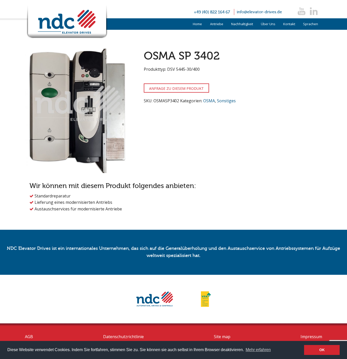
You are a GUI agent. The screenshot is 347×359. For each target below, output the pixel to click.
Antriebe (216, 24)
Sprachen (310, 24)
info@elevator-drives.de (259, 12)
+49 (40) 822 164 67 (212, 12)
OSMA (209, 101)
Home (197, 24)
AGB (29, 336)
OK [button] (322, 350)
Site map (222, 336)
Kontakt (289, 24)
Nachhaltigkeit (242, 24)
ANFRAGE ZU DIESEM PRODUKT (176, 88)
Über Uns (268, 24)
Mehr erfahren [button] (258, 350)
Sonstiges (226, 101)
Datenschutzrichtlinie (123, 336)
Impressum (311, 336)
